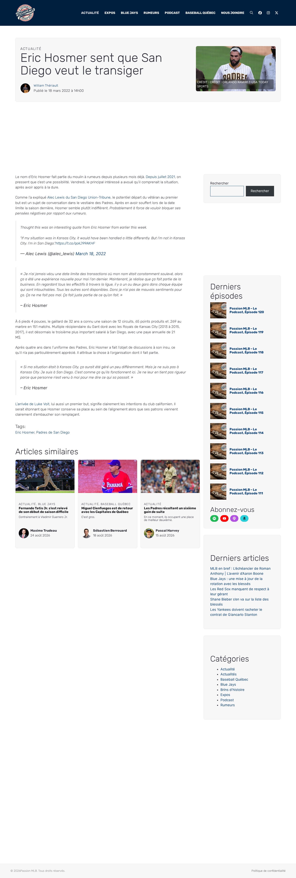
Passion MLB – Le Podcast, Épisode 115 (246, 411)
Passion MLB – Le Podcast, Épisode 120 (247, 310)
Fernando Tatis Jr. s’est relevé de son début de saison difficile (43, 510)
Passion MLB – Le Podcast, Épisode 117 (246, 370)
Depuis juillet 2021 (160, 177)
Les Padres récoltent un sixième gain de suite (170, 510)
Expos (110, 13)
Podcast (172, 13)
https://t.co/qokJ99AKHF (75, 243)
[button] (251, 13)
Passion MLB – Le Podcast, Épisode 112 (246, 471)
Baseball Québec (200, 13)
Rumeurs (151, 13)
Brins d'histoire (232, 690)
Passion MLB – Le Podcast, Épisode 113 (247, 451)
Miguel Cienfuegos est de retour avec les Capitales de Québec (107, 510)
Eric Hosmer (24, 432)
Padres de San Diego (53, 432)
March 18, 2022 (91, 253)
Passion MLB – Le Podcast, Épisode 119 (246, 330)
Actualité (90, 13)
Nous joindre (232, 13)
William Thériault (46, 85)
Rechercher (219, 183)
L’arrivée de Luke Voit (32, 404)
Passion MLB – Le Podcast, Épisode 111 (246, 491)
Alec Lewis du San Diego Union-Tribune (79, 197)
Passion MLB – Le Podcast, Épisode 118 (247, 350)
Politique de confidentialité (268, 871)
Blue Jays (129, 13)
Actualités (228, 674)
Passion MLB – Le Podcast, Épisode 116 (246, 390)
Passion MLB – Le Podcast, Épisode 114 (247, 431)
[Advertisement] (136, 138)
